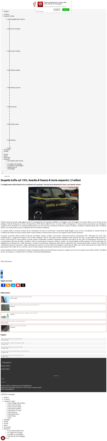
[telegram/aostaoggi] (13, 285)
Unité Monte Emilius (13, 70)
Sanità (6, 151)
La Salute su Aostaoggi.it (15, 165)
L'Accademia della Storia (15, 161)
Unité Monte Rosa (13, 124)
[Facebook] (53, 271)
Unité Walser (11, 140)
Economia (7, 157)
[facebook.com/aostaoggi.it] (3, 285)
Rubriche (7, 159)
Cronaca (6, 14)
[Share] (53, 277)
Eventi (6, 154)
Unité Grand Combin (13, 51)
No (57, 10)
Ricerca (6, 438)
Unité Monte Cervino (13, 87)
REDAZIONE (3, 382)
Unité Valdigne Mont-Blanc (16, 19)
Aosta (9, 148)
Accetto (66, 10)
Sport (6, 156)
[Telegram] (53, 275)
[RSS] (8, 285)
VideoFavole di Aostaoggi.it (12, 168)
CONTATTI (3, 378)
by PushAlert (40, 11)
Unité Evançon (12, 107)
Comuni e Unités (9, 16)
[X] (53, 273)
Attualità (7, 149)
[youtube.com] (18, 285)
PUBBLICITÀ (56, 375)
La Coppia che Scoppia (14, 164)
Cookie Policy (5, 369)
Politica (6, 11)
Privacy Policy (5, 366)
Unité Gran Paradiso (13, 29)
